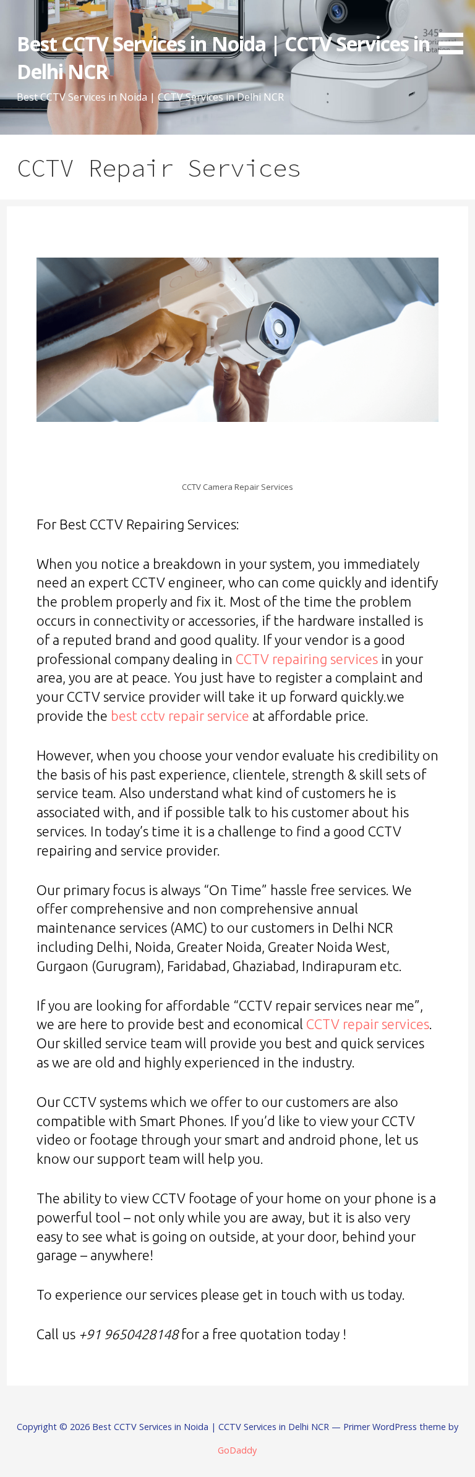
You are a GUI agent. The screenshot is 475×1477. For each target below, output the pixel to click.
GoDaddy (237, 1450)
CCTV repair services (367, 1024)
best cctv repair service (180, 715)
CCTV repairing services (307, 659)
